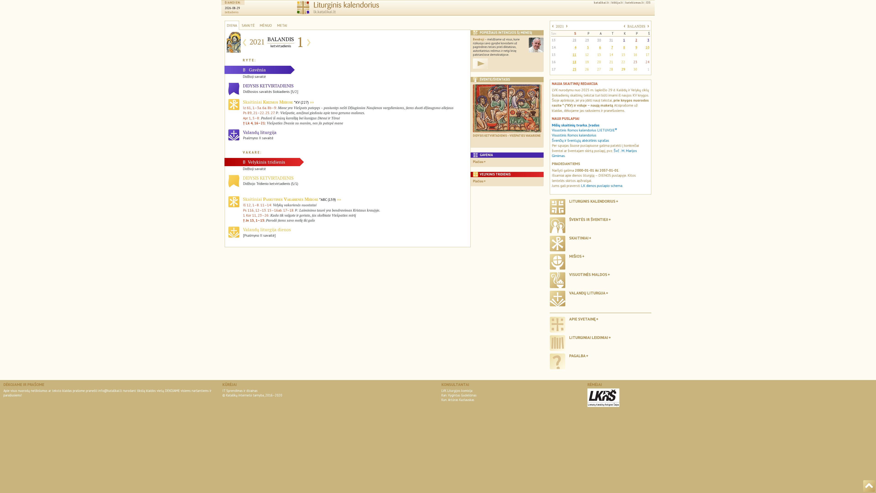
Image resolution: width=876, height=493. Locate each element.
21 (611, 62)
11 (574, 54)
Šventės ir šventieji (588, 219)
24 (647, 62)
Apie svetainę (582, 319)
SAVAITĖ (248, 25)
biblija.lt (617, 3)
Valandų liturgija (587, 293)
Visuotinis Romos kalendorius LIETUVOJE (584, 130)
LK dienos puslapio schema (601, 185)
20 (599, 62)
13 (553, 40)
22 (623, 62)
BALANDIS (636, 26)
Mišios (575, 256)
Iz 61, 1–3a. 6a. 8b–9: (260, 107)
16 (635, 54)
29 (587, 40)
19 (587, 62)
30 (599, 40)
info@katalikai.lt (110, 390)
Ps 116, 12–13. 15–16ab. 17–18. (268, 210)
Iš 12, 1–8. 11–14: (257, 205)
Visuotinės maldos (588, 274)
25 (574, 69)
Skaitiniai (276, 102)
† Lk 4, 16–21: (255, 123)
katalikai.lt (601, 3)
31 (611, 40)
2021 (560, 26)
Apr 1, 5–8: (252, 118)
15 (553, 54)
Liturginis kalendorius (592, 201)
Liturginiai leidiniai (588, 337)
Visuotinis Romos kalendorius (574, 135)
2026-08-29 (232, 8)
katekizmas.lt (634, 3)
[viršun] (869, 486)
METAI (282, 25)
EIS (648, 3)
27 (599, 69)
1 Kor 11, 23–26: (256, 215)
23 (635, 62)
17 (647, 54)
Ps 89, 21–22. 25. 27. (259, 112)
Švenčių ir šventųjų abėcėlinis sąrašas (580, 140)
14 (553, 47)
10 (647, 47)
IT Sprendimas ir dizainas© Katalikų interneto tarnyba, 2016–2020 (252, 392)
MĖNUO (266, 25)
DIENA (232, 25)
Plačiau (478, 162)
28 (574, 40)
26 (587, 69)
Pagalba (577, 355)
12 (587, 54)
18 (574, 62)
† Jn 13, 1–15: (254, 220)
